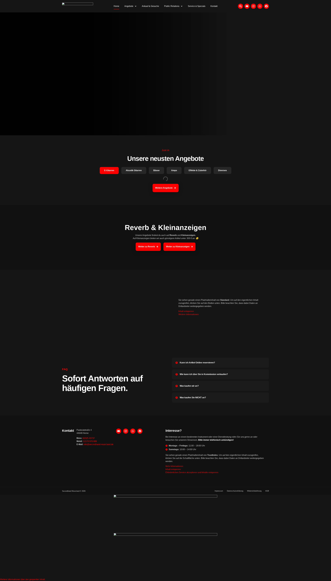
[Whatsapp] (259, 6)
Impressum (219, 491)
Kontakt (213, 6)
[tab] (109, 170)
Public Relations (171, 6)
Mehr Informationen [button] (174, 466)
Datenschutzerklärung (235, 491)
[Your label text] (77, 6)
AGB (267, 491)
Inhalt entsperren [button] (186, 311)
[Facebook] (266, 6)
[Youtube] (247, 6)
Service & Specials (196, 6)
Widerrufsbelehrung (254, 491)
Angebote (128, 6)
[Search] (240, 6)
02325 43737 (89, 438)
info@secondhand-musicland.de (98, 444)
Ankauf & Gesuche (150, 6)
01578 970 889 (90, 441)
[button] (22, 579)
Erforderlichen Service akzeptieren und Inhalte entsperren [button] (192, 472)
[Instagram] (253, 6)
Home (116, 6)
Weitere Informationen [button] (188, 314)
